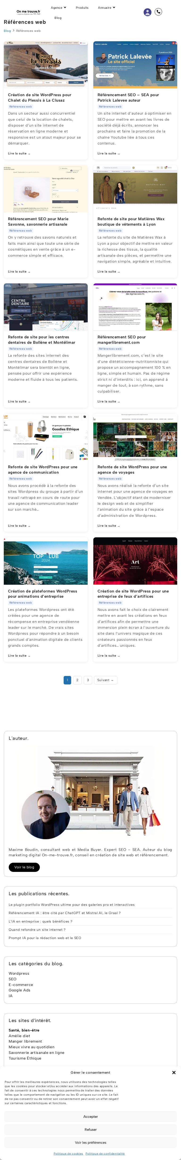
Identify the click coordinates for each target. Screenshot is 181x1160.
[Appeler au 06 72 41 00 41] (158, 12)
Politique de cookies (68, 1153)
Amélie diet (19, 1036)
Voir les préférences (90, 1142)
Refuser (91, 1129)
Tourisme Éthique (25, 1058)
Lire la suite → (19, 153)
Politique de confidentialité (105, 1153)
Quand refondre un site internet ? (37, 930)
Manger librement (25, 1041)
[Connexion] (147, 11)
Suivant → (105, 680)
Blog (7, 31)
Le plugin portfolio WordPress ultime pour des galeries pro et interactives (72, 905)
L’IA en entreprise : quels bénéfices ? (41, 921)
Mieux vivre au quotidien (32, 1047)
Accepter (90, 1116)
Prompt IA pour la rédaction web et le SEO (45, 938)
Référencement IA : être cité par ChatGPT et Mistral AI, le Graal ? (65, 913)
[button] (174, 1072)
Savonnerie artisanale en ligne (37, 1052)
